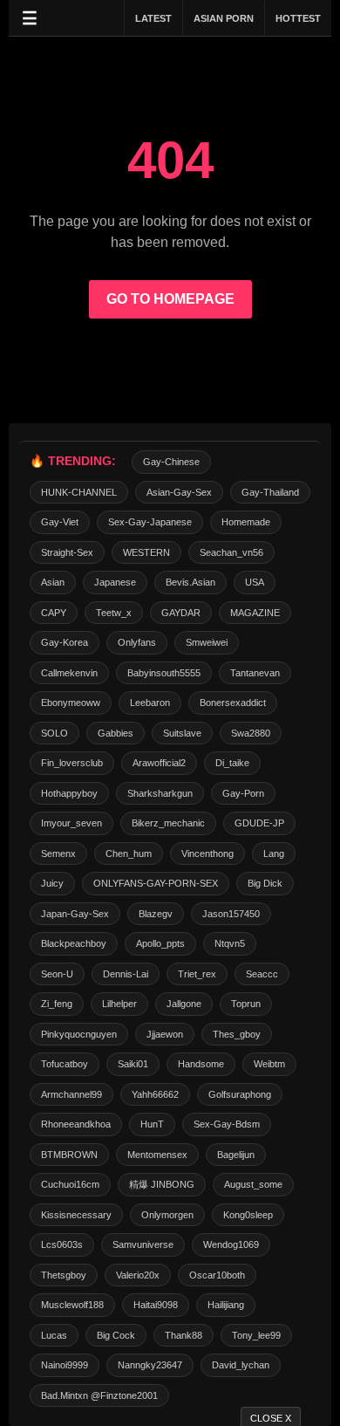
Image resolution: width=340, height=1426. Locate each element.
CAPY (53, 612)
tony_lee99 (256, 1335)
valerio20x (138, 1275)
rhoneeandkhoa (76, 1124)
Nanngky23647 (150, 1365)
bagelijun (236, 1154)
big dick (265, 883)
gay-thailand (270, 492)
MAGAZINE (255, 612)
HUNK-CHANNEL (79, 492)
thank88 (183, 1335)
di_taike (232, 763)
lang (273, 853)
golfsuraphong (239, 1094)
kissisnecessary (76, 1215)
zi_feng (56, 1003)
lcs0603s (62, 1244)
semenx (58, 853)
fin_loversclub (72, 763)
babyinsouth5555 (164, 673)
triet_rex (197, 974)
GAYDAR (181, 612)
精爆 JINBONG (161, 1184)
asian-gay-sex (179, 492)
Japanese (115, 582)
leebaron (150, 702)
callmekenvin (69, 673)
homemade (245, 522)
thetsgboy (63, 1275)
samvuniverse (142, 1244)
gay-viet (59, 522)
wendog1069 (231, 1244)
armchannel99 (71, 1094)
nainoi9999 (64, 1365)
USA (254, 582)
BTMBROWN (69, 1154)
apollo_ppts (160, 943)
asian (53, 582)
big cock (116, 1335)
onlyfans (137, 642)
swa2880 (250, 733)
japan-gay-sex (75, 913)
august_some (253, 1184)
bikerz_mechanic (168, 823)
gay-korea (64, 642)
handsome (201, 1064)
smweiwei (207, 642)
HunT (152, 1124)
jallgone (184, 1003)
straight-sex (67, 552)
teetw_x (114, 612)
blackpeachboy (73, 943)
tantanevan (255, 673)
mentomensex (157, 1154)
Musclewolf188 (72, 1304)
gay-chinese (171, 461)
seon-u (57, 974)
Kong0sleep (248, 1215)
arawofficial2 (159, 763)
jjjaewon (164, 1034)
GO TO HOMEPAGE (170, 298)
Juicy (52, 883)
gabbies (115, 733)
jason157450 (231, 913)
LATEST (153, 18)
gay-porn (243, 793)
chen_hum (128, 853)
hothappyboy (69, 793)
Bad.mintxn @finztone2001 (99, 1395)
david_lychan (240, 1365)
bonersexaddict (233, 702)
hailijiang (225, 1304)
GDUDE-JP (259, 823)
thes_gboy (237, 1034)
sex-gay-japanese (150, 522)
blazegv (156, 913)
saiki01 (133, 1064)
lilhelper (119, 1003)
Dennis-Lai (125, 974)
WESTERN (146, 552)
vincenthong (207, 853)
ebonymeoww (70, 702)
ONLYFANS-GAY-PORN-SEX (155, 883)
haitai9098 (155, 1304)
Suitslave (182, 733)
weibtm (269, 1064)
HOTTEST (298, 18)
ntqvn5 (229, 943)
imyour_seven (71, 823)
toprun (246, 1003)
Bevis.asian (190, 582)
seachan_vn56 (231, 552)
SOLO (54, 733)
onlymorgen (167, 1215)
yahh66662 (155, 1094)
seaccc (262, 974)
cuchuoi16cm (70, 1184)
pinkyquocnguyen (79, 1034)
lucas (54, 1335)
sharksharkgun (160, 793)
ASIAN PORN (224, 18)
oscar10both (217, 1275)
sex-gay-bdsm (227, 1124)
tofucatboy (64, 1064)
